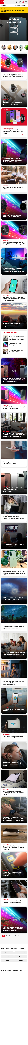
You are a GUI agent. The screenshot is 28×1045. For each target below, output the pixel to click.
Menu (26, 2)
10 (18, 936)
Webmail (19, 2)
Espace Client (23, 2)
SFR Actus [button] (3, 5)
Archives (3, 970)
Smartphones (14, 25)
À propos (15, 970)
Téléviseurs (14, 31)
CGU (9, 970)
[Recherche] (13, 2)
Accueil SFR (2, 2)
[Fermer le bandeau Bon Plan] (26, 10)
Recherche (13, 2)
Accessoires (14, 28)
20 (21, 936)
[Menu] (26, 2)
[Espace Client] (23, 2)
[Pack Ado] (14, 122)
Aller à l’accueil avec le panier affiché (16, 2)
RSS (21, 970)
